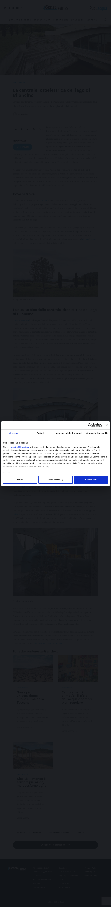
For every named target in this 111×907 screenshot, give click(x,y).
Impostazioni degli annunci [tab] (68, 433)
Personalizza (54, 480)
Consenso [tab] (14, 433)
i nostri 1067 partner (19, 447)
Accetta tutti (91, 480)
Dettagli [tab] (40, 433)
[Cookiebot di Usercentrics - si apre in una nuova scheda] (90, 425)
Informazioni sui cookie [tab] (97, 433)
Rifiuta (20, 480)
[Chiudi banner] (107, 425)
